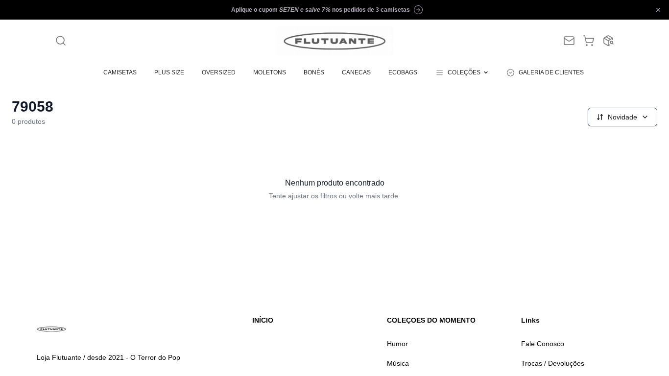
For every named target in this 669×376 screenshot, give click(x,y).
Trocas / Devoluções (552, 363)
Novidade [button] (622, 117)
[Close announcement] (658, 10)
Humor (397, 344)
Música (398, 363)
